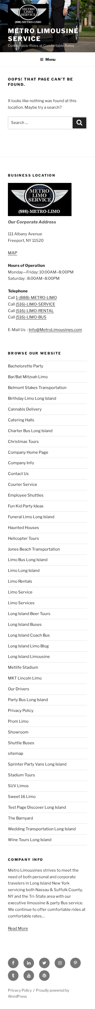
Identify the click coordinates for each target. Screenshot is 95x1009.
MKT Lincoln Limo (25, 678)
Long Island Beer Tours (29, 613)
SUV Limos (18, 785)
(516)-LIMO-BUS (31, 317)
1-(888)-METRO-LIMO (36, 297)
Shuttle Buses (21, 743)
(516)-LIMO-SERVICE (35, 304)
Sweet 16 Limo (22, 796)
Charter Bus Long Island (30, 430)
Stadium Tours (21, 775)
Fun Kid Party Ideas (26, 506)
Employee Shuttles (26, 495)
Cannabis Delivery (25, 409)
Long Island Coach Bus (29, 635)
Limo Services (21, 603)
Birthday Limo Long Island (32, 398)
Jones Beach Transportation (34, 549)
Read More (18, 928)
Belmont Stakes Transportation (37, 387)
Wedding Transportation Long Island (42, 829)
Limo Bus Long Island (28, 559)
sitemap (15, 753)
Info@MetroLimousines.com (55, 329)
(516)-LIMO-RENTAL (35, 310)
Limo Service (20, 592)
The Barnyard (20, 818)
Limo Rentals (20, 581)
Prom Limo (18, 721)
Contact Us (18, 473)
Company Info (21, 463)
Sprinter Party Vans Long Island (37, 764)
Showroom (18, 732)
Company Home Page (28, 452)
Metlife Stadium (23, 667)
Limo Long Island (24, 570)
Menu (50, 59)
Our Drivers (18, 689)
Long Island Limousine (29, 656)
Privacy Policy (21, 710)
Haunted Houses (23, 527)
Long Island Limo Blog (28, 646)
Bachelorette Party (25, 366)
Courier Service (22, 484)
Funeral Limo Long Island (31, 517)
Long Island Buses (25, 624)
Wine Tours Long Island (29, 839)
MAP (12, 253)
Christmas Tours (23, 441)
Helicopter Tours (23, 538)
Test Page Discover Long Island (37, 807)
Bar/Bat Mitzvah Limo (28, 376)
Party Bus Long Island (28, 699)
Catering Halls (21, 420)
